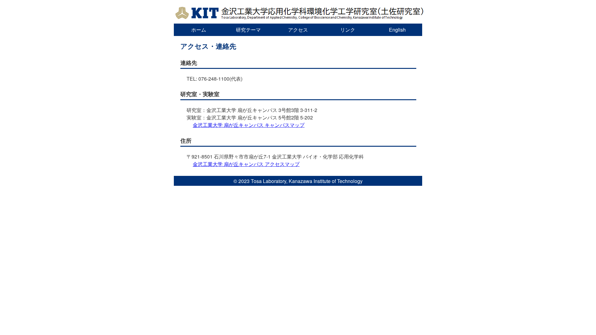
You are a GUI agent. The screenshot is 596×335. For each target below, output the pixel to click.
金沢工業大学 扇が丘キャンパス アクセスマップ (246, 164)
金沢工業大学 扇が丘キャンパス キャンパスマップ (249, 124)
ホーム (198, 29)
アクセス (298, 29)
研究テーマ (248, 29)
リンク (347, 29)
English (397, 29)
